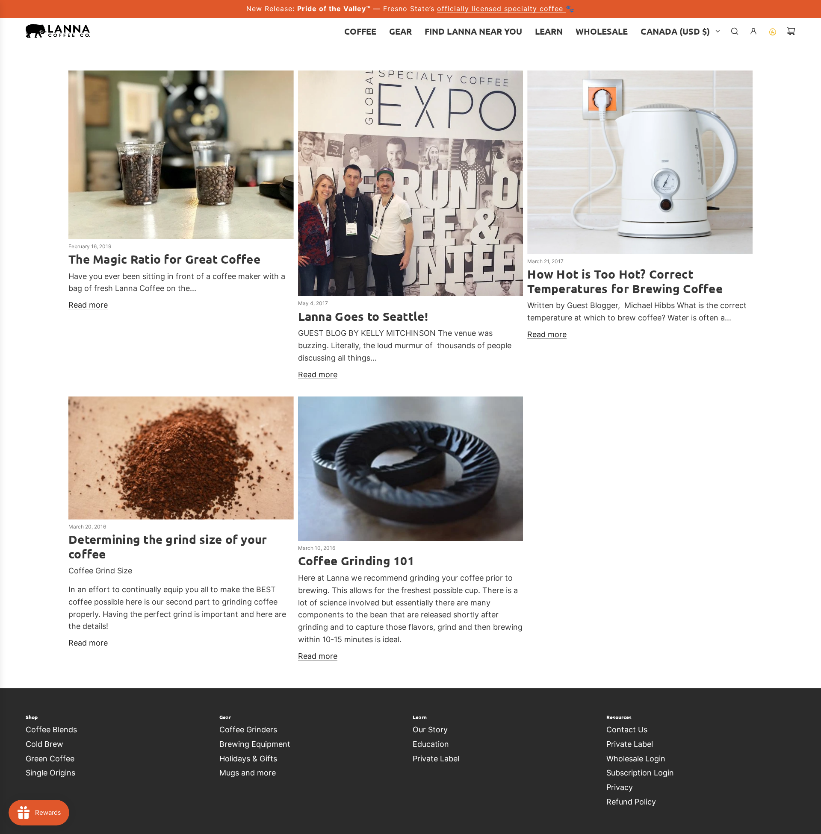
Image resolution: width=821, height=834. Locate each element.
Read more (88, 304)
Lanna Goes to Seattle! (363, 315)
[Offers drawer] (772, 31)
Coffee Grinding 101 (356, 560)
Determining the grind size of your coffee (167, 546)
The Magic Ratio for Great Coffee (164, 258)
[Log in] (753, 31)
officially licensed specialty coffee (501, 8)
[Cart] (791, 31)
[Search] (734, 31)
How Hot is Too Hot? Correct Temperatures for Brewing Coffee (625, 281)
